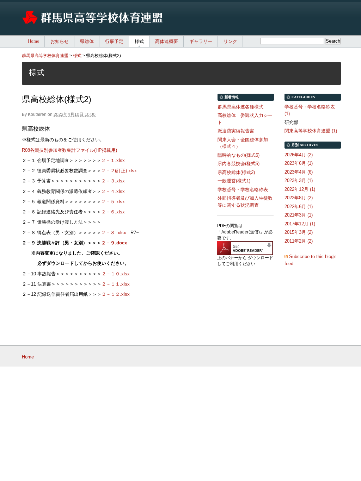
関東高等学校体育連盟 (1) (310, 130)
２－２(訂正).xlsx (119, 170)
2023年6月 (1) (298, 163)
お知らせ (59, 41)
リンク (230, 41)
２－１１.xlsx (116, 284)
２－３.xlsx (113, 180)
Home (33, 41)
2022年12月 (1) (299, 189)
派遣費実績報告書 (236, 130)
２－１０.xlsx (116, 273)
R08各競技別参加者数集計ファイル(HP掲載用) (69, 150)
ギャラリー (200, 41)
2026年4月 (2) (298, 154)
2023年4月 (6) (298, 172)
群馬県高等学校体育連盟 (45, 55)
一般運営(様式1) (234, 180)
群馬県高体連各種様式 (240, 107)
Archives (309, 145)
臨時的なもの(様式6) (238, 155)
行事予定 (114, 41)
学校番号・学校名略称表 (243, 189)
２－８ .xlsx (113, 232)
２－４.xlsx (113, 191)
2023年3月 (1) (298, 180)
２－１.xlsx (113, 160)
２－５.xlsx (113, 201)
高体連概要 (166, 41)
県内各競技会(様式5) (238, 163)
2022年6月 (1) (298, 206)
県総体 (87, 41)
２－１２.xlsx (116, 294)
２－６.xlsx (113, 211)
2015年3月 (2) (298, 232)
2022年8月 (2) (298, 197)
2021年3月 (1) (298, 215)
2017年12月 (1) (299, 223)
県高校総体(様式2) (103, 55)
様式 (139, 41)
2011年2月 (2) (298, 241)
